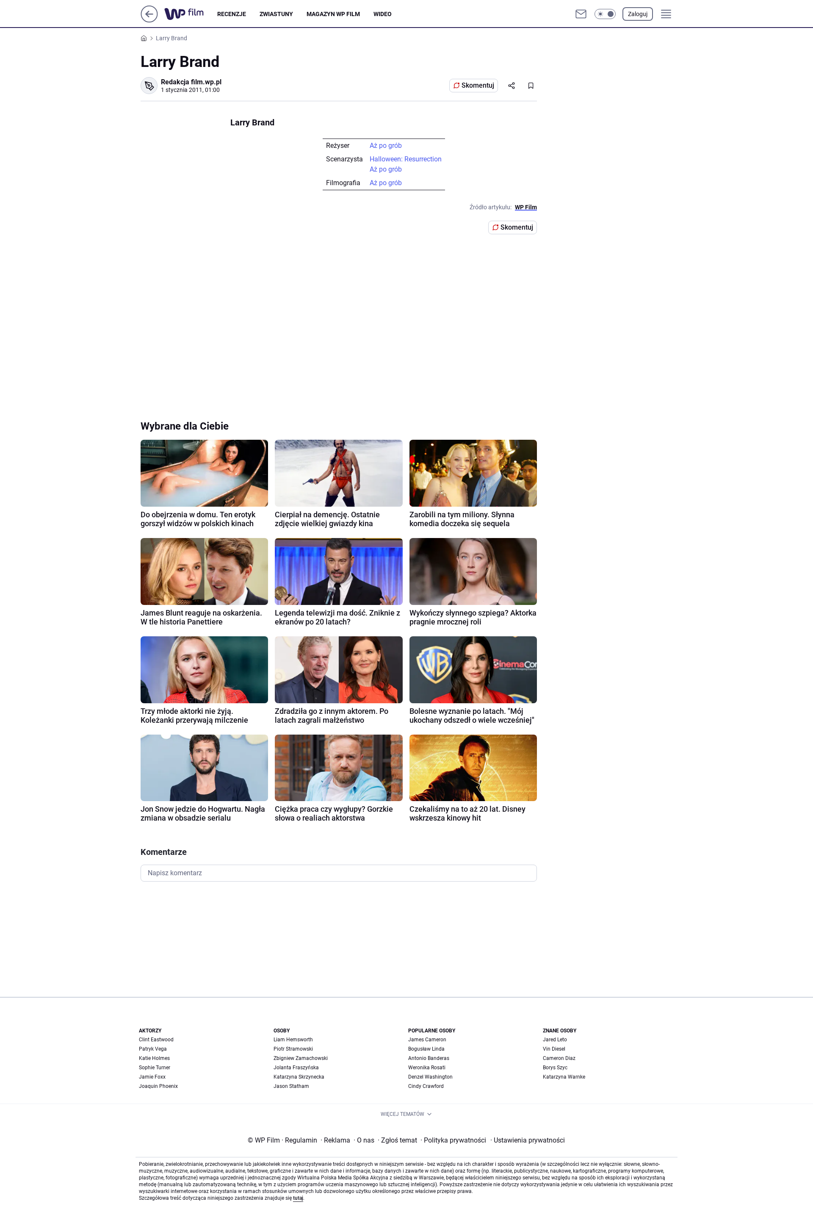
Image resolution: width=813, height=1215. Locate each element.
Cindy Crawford (426, 1086)
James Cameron (427, 1040)
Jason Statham (291, 1086)
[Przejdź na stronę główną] (149, 20)
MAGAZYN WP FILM (333, 14)
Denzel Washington (430, 1077)
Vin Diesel (554, 1049)
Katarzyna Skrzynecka (299, 1077)
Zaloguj (637, 14)
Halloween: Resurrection (406, 159)
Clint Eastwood (156, 1040)
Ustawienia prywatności (527, 1140)
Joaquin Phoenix (158, 1086)
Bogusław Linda (426, 1049)
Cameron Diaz (559, 1058)
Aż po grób (386, 145)
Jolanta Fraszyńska (296, 1068)
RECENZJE (231, 14)
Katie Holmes (154, 1058)
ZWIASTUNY (276, 14)
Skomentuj (478, 85)
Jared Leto (555, 1040)
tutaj (298, 1198)
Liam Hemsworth (293, 1040)
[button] (605, 14)
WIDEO (382, 14)
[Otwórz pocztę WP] (581, 14)
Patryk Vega (153, 1049)
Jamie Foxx (152, 1077)
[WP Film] (190, 14)
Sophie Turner (154, 1068)
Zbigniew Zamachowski (301, 1058)
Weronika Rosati (426, 1068)
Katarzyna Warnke (564, 1077)
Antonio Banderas (428, 1058)
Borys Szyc (555, 1068)
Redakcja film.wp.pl (191, 82)
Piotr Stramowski (293, 1049)
